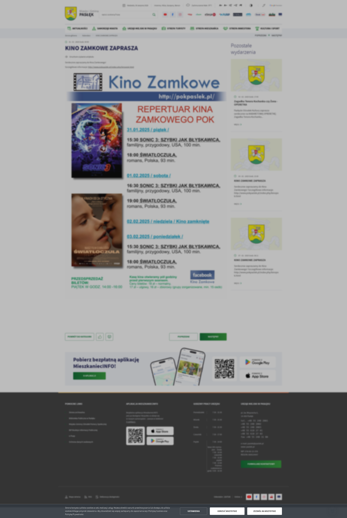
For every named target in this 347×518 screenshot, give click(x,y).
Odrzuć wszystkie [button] (227, 511)
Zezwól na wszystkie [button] (264, 511)
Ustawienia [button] (194, 511)
